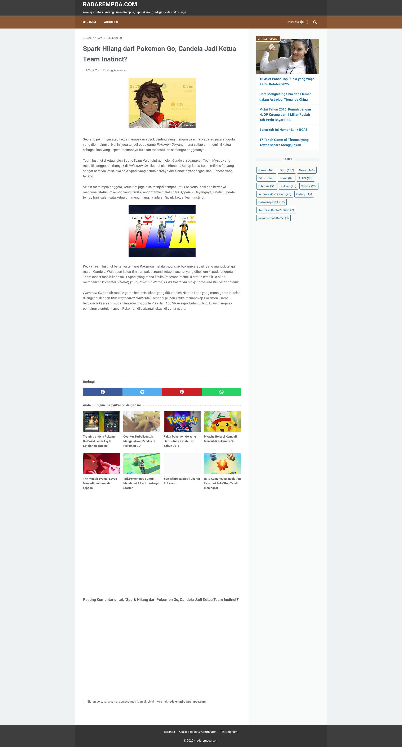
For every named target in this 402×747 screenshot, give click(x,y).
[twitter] (142, 392)
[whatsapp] (221, 392)
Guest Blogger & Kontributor (197, 731)
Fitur (287, 170)
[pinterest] (182, 392)
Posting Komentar (114, 70)
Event (287, 178)
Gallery (304, 194)
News (307, 170)
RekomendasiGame (273, 218)
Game (266, 170)
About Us (111, 22)
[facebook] (102, 392)
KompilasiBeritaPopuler (276, 210)
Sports (309, 186)
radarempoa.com (110, 4)
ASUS (305, 178)
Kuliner (288, 186)
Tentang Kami (229, 731)
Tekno (266, 178)
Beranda (89, 22)
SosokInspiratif (271, 202)
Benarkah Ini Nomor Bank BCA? (283, 130)
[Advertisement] (162, 345)
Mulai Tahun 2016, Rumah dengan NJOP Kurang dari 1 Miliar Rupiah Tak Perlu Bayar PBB (285, 114)
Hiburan (267, 186)
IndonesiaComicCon (274, 194)
